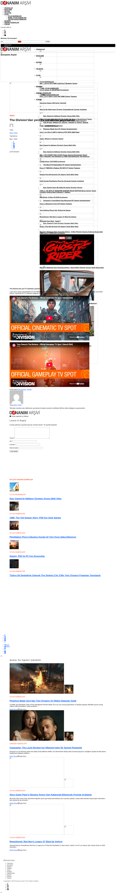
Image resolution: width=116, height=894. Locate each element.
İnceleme (8, 9)
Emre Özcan (14, 756)
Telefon (7, 13)
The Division (22, 389)
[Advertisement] (23, 465)
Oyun (6, 14)
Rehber (7, 21)
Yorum (12, 438)
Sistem (7, 11)
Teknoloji (8, 8)
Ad (11, 441)
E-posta (12, 444)
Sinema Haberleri (11, 22)
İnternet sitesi (14, 448)
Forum (7, 24)
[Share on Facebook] (59, 635)
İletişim (9, 876)
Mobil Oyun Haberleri (17, 18)
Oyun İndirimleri (14, 16)
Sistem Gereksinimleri (17, 19)
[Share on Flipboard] (59, 638)
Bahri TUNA (13, 133)
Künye (6, 46)
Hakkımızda (7, 45)
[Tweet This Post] (59, 637)
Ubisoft (29, 389)
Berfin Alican (14, 709)
